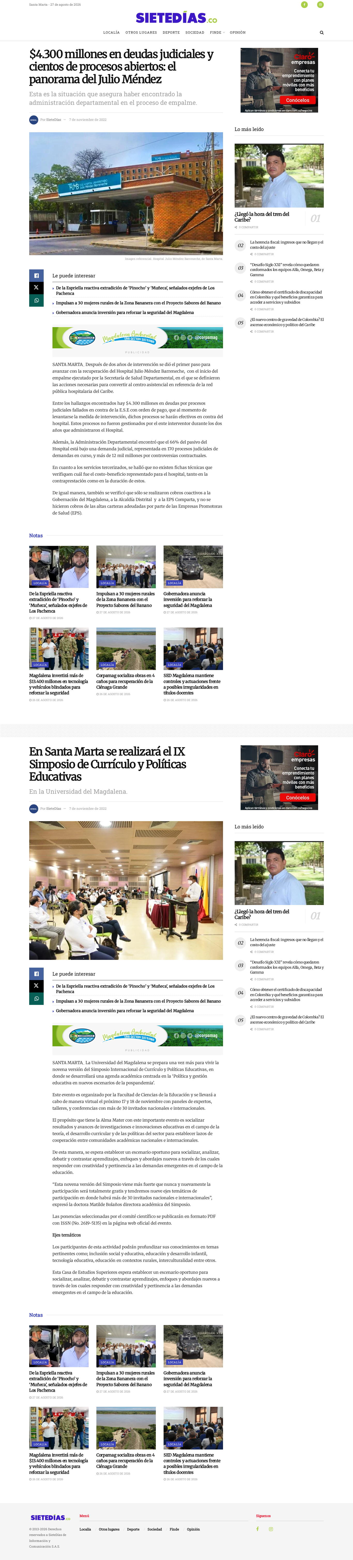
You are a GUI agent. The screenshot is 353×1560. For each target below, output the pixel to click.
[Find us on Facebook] (304, 4)
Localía (111, 32)
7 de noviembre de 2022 (87, 119)
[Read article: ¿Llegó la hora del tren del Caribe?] (279, 176)
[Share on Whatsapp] (36, 300)
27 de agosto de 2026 (47, 618)
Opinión (238, 32)
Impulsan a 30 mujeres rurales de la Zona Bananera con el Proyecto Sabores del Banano (138, 302)
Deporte (171, 32)
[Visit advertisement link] (137, 337)
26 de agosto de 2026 (47, 700)
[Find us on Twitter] (312, 4)
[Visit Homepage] (176, 17)
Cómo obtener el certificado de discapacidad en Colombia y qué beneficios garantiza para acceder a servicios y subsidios (286, 297)
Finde (215, 32)
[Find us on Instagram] (320, 4)
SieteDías (53, 119)
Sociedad (195, 32)
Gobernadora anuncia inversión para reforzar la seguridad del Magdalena (125, 312)
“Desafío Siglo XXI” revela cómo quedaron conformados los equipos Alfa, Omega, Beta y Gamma (287, 269)
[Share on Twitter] (36, 288)
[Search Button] (322, 32)
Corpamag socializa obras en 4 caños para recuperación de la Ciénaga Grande (125, 681)
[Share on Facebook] (36, 275)
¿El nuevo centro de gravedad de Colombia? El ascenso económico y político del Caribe (287, 322)
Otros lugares (141, 32)
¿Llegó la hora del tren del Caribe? (262, 217)
